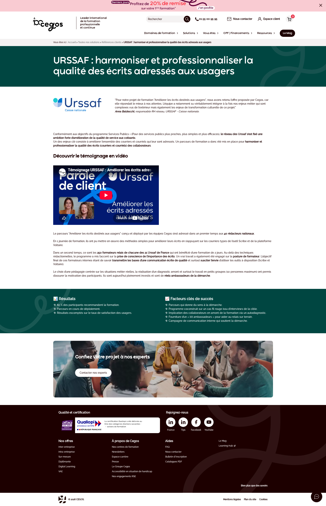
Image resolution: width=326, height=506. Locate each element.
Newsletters (118, 451)
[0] (288, 19)
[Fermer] (320, 5)
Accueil (72, 42)
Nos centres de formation (125, 447)
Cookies (263, 499)
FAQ (167, 447)
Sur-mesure (64, 456)
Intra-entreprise (66, 451)
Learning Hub (226, 445)
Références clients (111, 42)
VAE (60, 471)
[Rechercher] (187, 19)
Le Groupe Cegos (121, 466)
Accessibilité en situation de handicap (132, 471)
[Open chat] (316, 496)
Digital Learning (66, 466)
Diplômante (64, 461)
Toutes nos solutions (88, 42)
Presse (115, 461)
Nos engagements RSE (124, 476)
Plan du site (250, 499)
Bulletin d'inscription (176, 456)
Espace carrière (120, 456)
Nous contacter (173, 451)
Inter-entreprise (66, 447)
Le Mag (222, 441)
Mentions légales (232, 499)
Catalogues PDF (173, 461)
